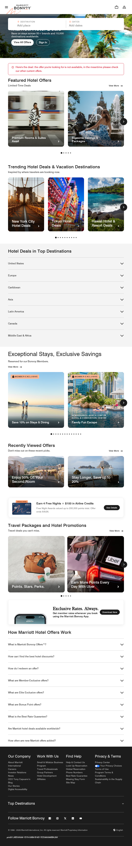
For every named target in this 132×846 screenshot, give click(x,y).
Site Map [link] (70, 782)
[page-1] (61, 152)
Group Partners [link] (45, 772)
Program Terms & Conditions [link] (104, 774)
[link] (108, 765)
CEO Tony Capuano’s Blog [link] (19, 781)
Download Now (109, 612)
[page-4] (68, 152)
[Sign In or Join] (124, 7)
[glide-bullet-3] (68, 595)
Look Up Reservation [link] (76, 765)
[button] (37, 24)
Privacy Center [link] (102, 762)
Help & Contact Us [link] (75, 762)
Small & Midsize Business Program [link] (50, 764)
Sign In (43, 42)
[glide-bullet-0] (61, 595)
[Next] (124, 564)
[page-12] (76, 434)
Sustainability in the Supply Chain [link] (108, 781)
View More (114, 85)
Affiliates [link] (41, 779)
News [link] (11, 776)
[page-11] (73, 434)
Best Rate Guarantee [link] (76, 776)
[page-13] (78, 434)
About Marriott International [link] (15, 764)
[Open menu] (6, 7)
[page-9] (73, 237)
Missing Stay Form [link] (75, 779)
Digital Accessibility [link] (17, 789)
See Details (111, 507)
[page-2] (63, 152)
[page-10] (76, 237)
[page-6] (67, 237)
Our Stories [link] (14, 786)
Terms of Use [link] (102, 769)
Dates (76, 22)
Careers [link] (12, 769)
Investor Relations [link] (17, 772)
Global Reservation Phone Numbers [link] (75, 771)
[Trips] (116, 7)
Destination (27, 22)
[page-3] (60, 237)
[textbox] (37, 25)
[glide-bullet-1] (63, 595)
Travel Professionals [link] (47, 769)
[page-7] (69, 237)
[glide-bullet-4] (70, 595)
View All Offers (22, 42)
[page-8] (71, 237)
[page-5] (70, 152)
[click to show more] (123, 121)
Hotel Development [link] (47, 776)
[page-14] (80, 434)
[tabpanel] (66, 24)
